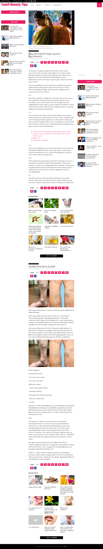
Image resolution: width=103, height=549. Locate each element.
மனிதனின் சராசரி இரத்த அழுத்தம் (51, 227)
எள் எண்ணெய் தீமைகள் (66, 226)
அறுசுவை (38, 5)
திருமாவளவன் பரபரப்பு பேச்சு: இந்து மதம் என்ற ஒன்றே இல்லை (17, 63)
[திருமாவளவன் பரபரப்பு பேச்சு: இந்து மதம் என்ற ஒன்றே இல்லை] (5, 62)
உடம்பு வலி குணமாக (34, 527)
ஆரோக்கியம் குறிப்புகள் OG (33, 51)
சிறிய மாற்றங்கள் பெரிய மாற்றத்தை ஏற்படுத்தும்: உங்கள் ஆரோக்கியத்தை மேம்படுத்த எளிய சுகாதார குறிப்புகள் (67, 490)
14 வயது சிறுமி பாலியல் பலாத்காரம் (16, 54)
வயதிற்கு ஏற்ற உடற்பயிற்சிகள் (40, 140)
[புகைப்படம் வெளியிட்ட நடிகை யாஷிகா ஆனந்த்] (81, 147)
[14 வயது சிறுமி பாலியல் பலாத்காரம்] (5, 54)
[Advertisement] (90, 38)
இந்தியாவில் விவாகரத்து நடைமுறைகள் (35, 211)
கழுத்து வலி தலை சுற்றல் (35, 487)
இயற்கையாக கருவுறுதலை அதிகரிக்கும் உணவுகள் (36, 248)
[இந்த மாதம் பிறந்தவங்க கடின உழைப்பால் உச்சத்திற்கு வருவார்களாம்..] (81, 139)
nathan (31, 58)
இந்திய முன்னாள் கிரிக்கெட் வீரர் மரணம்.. (17, 45)
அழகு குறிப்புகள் (57, 5)
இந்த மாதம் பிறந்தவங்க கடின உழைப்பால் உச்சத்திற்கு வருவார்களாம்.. (94, 139)
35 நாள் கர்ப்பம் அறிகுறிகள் (64, 508)
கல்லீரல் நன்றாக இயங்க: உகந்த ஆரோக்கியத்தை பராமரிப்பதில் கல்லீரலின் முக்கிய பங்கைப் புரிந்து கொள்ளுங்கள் (35, 229)
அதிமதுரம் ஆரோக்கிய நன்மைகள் (50, 488)
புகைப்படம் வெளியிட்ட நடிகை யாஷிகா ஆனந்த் (93, 147)
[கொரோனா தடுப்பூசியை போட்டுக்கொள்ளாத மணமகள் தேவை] (81, 156)
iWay (65, 546)
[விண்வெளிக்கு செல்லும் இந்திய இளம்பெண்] (5, 37)
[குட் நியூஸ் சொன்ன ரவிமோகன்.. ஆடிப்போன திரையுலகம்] (81, 164)
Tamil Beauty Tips (14, 4)
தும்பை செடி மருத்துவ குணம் (50, 211)
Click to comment (51, 256)
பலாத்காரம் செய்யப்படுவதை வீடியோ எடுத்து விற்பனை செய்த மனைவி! (51, 132)
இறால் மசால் (36, 138)
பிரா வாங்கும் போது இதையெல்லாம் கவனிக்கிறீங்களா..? (65, 248)
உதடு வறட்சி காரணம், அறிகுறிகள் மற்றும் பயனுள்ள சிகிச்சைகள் (50, 528)
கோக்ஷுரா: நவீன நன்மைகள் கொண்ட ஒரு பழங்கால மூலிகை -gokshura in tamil (51, 510)
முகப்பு (32, 5)
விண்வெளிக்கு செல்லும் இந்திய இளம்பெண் (16, 37)
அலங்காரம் (47, 5)
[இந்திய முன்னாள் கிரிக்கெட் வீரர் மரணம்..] (5, 46)
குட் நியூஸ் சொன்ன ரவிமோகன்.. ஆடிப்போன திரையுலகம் (92, 164)
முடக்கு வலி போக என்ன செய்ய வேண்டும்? (66, 211)
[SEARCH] (100, 75)
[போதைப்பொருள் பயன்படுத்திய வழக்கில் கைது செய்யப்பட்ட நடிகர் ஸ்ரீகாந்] (5, 27)
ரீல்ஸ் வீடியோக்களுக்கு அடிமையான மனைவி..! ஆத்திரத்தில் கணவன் (16, 71)
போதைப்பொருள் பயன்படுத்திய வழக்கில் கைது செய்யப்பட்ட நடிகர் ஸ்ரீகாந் (16, 28)
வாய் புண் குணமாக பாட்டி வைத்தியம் (35, 508)
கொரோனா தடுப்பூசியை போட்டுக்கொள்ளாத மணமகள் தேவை (92, 156)
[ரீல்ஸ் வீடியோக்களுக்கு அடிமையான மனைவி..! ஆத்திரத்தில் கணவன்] (5, 71)
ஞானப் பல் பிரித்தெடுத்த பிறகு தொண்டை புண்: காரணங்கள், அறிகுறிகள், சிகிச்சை (67, 529)
